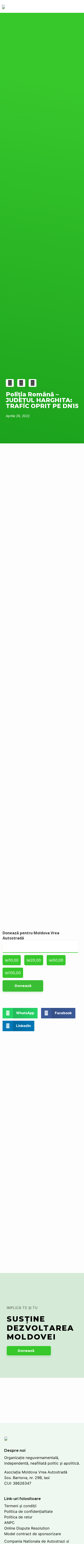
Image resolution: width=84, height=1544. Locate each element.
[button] (29, 1350)
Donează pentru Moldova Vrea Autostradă (31, 935)
